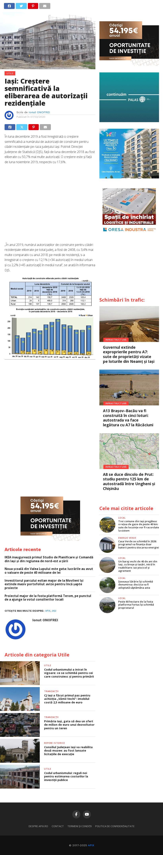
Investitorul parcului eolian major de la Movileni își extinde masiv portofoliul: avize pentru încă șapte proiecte (44, 584)
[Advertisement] (50, 205)
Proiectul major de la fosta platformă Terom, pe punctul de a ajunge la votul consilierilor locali (48, 597)
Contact (58, 826)
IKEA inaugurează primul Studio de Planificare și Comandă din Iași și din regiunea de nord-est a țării (49, 559)
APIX (91, 845)
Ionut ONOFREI (39, 112)
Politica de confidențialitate (115, 826)
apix (47, 610)
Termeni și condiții (79, 826)
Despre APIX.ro (38, 826)
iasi (54, 610)
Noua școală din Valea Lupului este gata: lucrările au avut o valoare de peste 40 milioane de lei (49, 570)
